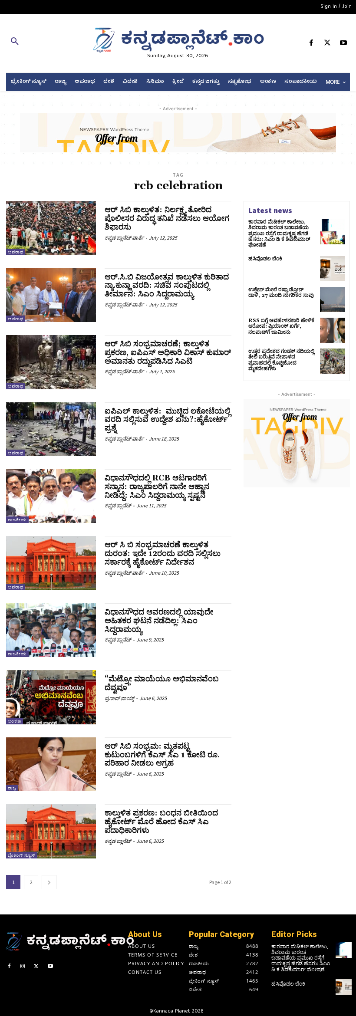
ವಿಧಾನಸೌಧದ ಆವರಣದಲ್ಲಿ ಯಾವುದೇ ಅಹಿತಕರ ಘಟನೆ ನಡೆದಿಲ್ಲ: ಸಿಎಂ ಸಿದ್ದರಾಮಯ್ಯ (159, 621)
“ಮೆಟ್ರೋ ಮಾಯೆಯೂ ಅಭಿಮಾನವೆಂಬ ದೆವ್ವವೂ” (162, 683)
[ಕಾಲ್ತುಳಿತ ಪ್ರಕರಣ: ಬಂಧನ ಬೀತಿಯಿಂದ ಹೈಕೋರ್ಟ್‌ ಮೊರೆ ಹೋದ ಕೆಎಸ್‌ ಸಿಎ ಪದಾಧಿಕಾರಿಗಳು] (51, 831)
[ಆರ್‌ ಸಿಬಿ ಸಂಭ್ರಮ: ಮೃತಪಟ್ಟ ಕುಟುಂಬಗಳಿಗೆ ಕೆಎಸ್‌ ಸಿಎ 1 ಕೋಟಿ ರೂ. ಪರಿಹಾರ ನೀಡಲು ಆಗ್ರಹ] (51, 764)
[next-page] (49, 882)
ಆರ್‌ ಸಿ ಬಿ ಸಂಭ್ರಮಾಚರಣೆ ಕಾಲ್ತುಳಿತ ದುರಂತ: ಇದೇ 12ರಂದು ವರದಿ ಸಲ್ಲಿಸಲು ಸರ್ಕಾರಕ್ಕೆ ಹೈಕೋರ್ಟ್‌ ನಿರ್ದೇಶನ (163, 553)
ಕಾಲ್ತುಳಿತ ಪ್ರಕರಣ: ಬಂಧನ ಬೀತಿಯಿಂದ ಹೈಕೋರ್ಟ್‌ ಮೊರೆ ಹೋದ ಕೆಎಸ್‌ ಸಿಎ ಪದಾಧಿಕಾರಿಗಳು (161, 821)
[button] (59, 43)
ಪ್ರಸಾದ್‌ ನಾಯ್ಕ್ (119, 698)
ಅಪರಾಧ (15, 252)
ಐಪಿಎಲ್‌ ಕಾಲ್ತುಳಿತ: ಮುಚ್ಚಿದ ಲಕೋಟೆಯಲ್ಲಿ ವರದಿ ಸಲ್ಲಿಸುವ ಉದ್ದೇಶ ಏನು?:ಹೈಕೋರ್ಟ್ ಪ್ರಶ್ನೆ (168, 420)
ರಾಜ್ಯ (12, 788)
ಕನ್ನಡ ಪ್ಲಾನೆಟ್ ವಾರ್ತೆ (124, 237)
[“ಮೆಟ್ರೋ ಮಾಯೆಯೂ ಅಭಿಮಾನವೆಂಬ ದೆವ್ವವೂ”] (51, 697)
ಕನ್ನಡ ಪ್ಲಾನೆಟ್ (118, 505)
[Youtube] (343, 44)
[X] (327, 44)
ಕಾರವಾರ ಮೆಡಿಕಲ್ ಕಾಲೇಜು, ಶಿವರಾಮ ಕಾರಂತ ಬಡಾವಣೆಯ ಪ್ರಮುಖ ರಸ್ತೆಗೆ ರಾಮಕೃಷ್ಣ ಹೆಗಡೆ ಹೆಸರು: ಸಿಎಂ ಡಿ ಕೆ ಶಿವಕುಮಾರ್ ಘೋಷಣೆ (279, 233)
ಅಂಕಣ (14, 721)
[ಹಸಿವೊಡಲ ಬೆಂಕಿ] (332, 268)
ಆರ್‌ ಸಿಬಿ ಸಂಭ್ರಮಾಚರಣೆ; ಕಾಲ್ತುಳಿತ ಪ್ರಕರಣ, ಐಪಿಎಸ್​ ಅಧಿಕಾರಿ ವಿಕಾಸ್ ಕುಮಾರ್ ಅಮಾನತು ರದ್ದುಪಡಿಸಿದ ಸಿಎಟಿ (168, 352)
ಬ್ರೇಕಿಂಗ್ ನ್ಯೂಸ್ (22, 855)
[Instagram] (23, 967)
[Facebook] (311, 44)
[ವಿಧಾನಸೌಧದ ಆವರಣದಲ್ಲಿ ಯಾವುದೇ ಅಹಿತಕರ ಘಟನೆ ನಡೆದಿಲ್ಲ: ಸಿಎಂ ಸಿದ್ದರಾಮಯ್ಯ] (51, 630)
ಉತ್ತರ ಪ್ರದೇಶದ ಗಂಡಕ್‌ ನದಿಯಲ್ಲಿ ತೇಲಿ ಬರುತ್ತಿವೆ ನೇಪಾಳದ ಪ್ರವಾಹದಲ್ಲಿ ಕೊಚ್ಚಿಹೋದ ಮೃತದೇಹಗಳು (281, 360)
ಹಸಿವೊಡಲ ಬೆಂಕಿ (265, 259)
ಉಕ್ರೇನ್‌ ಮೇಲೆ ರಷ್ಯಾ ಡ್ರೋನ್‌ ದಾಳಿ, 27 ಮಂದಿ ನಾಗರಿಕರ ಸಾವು (281, 292)
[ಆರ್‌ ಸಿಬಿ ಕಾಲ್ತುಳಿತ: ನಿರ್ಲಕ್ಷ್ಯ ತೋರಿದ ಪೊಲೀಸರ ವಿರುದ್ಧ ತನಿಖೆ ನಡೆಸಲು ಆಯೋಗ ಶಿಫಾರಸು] (51, 228)
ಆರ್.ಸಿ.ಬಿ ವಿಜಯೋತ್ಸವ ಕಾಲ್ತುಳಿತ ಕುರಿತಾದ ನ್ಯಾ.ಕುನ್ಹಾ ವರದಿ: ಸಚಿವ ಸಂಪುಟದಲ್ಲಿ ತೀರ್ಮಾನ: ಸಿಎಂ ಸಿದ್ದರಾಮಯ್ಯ (167, 285)
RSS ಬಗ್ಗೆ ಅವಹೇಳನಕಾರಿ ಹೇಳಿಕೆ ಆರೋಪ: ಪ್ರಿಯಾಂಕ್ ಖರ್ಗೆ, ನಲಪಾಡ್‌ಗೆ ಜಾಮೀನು (281, 326)
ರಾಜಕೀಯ (17, 520)
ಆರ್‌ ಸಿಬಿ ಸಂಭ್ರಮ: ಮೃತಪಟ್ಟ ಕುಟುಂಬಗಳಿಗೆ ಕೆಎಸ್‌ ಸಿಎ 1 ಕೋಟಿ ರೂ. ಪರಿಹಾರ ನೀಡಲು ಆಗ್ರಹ (162, 755)
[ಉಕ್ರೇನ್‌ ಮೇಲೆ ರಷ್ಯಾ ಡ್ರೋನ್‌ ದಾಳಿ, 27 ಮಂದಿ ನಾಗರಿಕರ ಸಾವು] (332, 299)
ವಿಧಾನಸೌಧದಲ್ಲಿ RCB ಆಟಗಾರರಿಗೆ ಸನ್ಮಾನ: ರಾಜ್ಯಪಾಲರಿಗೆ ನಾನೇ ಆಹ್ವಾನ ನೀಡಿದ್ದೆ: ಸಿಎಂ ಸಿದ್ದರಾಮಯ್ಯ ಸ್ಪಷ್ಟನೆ (157, 486)
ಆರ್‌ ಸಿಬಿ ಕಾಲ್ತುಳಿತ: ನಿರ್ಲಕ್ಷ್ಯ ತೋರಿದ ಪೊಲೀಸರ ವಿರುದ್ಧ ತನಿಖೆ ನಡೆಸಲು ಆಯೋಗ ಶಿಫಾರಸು (167, 218)
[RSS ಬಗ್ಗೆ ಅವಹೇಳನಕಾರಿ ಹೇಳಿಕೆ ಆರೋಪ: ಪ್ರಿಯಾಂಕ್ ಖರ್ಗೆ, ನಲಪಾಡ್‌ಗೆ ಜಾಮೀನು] (332, 330)
